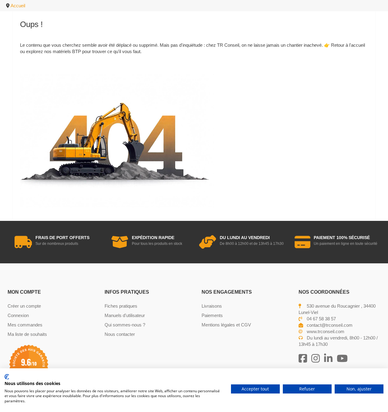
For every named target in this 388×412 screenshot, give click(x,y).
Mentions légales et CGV (226, 324)
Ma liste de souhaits (27, 334)
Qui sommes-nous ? (125, 324)
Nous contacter (120, 334)
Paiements (212, 315)
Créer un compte (24, 306)
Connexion (18, 315)
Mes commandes (25, 324)
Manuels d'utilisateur (125, 315)
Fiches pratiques (121, 306)
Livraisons (212, 306)
